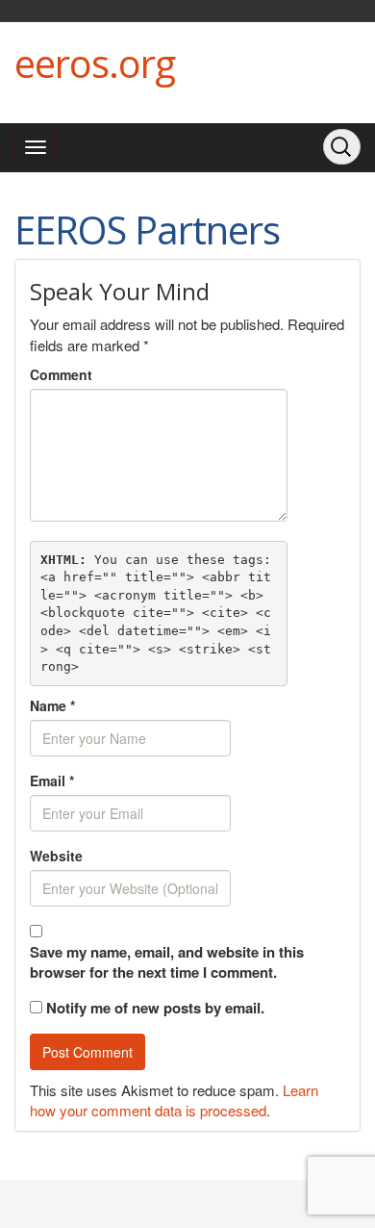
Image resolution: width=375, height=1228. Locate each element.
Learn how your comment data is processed (174, 1100)
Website (56, 855)
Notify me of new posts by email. (155, 1007)
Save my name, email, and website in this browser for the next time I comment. (167, 962)
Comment (61, 374)
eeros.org (94, 63)
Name (52, 705)
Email (52, 780)
